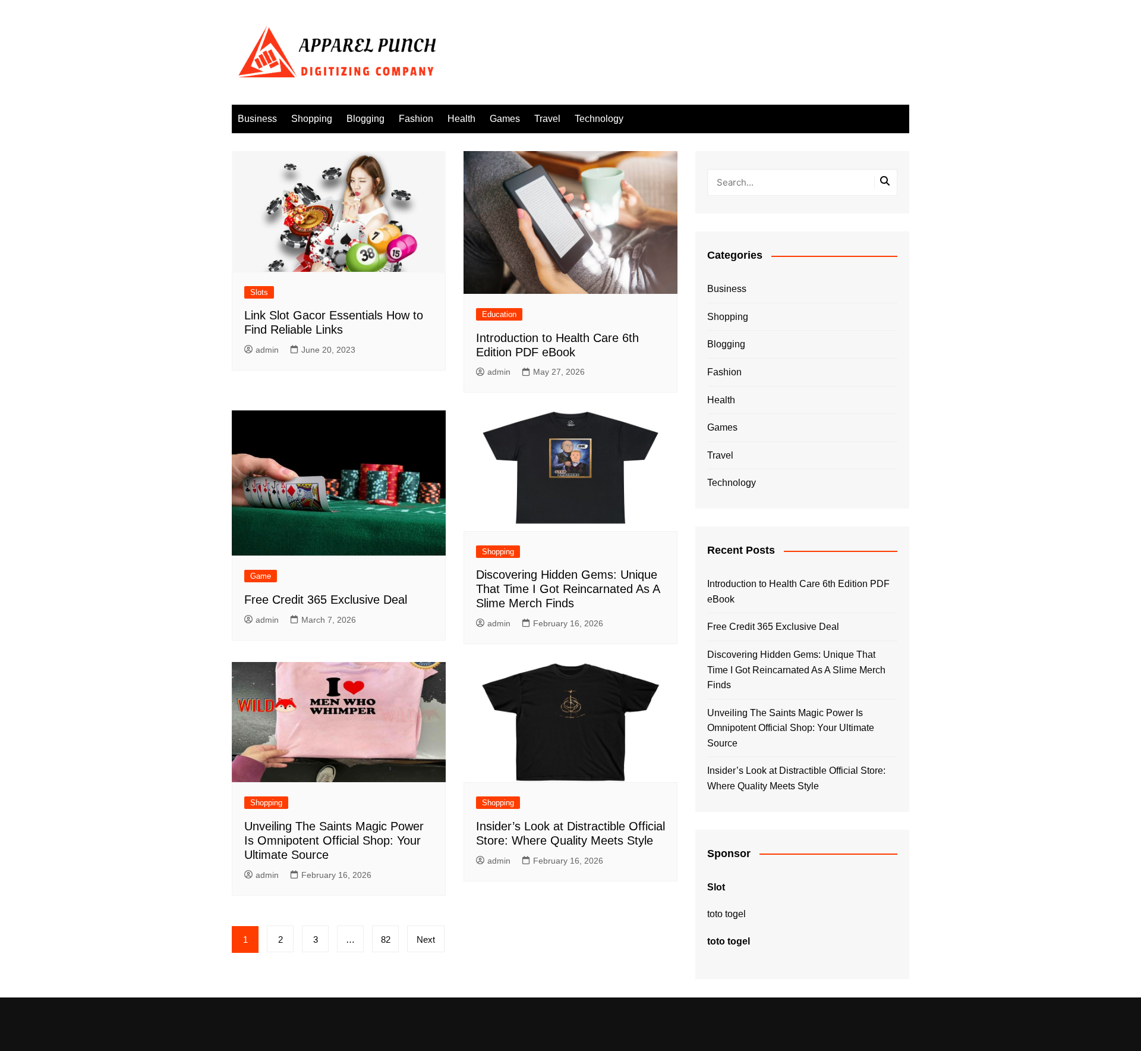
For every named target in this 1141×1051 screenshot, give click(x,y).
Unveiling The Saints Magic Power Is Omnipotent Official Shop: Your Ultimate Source (334, 840)
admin (267, 349)
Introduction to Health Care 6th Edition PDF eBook (798, 591)
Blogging (365, 119)
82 (385, 939)
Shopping (311, 119)
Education (499, 314)
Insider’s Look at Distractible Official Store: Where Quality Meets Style (796, 778)
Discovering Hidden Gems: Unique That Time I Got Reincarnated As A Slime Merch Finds (568, 589)
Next (426, 939)
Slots (259, 292)
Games (505, 119)
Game (260, 576)
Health (461, 119)
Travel (547, 119)
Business (257, 119)
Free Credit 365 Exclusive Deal (325, 599)
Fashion (416, 119)
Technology (599, 119)
